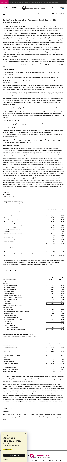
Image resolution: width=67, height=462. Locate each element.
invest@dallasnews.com (27, 155)
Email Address (7, 449)
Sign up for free (14, 455)
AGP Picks (4, 2)
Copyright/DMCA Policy (49, 460)
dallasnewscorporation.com (55, 134)
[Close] (25, 433)
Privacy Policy (59, 460)
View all (64, 2)
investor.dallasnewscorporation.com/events (14, 134)
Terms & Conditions (37, 460)
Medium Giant (54, 148)
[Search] (53, 13)
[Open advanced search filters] (56, 13)
